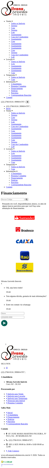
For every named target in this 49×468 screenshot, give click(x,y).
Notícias (14, 91)
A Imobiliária (16, 84)
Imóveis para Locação (16, 396)
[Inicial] (15, 17)
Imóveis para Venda (15, 394)
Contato (9, 97)
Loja (13, 64)
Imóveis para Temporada (17, 398)
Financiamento (17, 88)
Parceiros (14, 93)
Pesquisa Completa (18, 86)
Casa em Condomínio (19, 37)
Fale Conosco (13, 451)
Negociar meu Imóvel (16, 401)
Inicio (8, 108)
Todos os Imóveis (18, 23)
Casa (13, 28)
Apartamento (16, 35)
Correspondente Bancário (21, 95)
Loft (12, 57)
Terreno (14, 26)
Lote (13, 32)
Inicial (10, 413)
